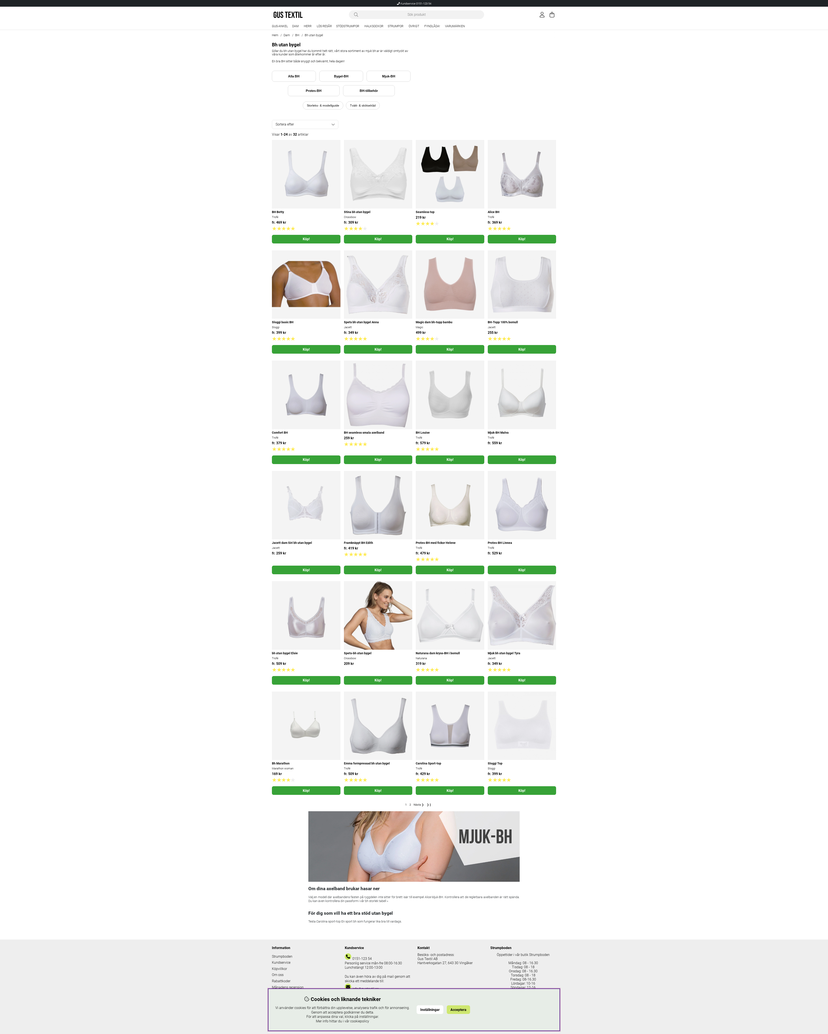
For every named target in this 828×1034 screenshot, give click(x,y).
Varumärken (455, 26)
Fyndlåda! (432, 26)
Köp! (306, 239)
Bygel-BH (341, 76)
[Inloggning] (542, 14)
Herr (308, 26)
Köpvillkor (279, 969)
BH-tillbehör (369, 91)
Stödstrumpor (347, 26)
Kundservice (281, 962)
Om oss (278, 975)
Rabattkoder (281, 981)
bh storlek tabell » (376, 901)
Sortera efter (285, 124)
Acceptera (458, 1010)
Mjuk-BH (388, 76)
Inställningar (430, 1010)
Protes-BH (313, 91)
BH (297, 35)
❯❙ (429, 804)
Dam (295, 26)
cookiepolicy (359, 1021)
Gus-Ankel (280, 26)
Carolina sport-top (328, 921)
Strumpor (395, 26)
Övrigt (414, 26)
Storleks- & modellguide (323, 105)
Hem (275, 35)
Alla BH (294, 76)
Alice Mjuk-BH (434, 897)
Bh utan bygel (314, 35)
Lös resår (324, 26)
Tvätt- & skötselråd (363, 105)
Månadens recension (288, 987)
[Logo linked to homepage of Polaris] (288, 15)
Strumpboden (282, 956)
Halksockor (373, 26)
